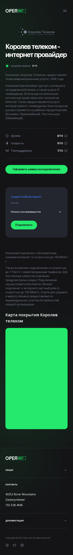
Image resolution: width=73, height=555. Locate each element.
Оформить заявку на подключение (36, 169)
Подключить (24, 225)
